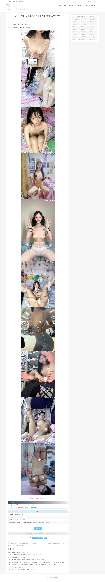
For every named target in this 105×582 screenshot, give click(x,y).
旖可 (39, 537)
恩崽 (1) (82, 34)
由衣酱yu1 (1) (84, 39)
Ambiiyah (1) (92, 29)
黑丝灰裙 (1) (92, 24)
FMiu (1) (83, 16)
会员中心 (78, 5)
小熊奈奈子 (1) (84, 24)
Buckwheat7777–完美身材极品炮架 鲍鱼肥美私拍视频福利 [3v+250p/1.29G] (26, 559)
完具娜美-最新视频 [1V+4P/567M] (17, 557)
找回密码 (21, 2)
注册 (65, 5)
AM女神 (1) (75, 19)
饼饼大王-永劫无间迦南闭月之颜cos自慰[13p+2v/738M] (22, 569)
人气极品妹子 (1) (76, 39)
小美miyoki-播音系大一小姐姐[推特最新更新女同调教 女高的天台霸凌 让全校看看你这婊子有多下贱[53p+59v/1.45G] (36, 562)
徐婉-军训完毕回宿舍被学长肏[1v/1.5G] (18, 552)
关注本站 (95, 2)
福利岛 (7, 5)
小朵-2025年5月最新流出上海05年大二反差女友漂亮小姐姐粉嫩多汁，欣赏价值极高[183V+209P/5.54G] (22, 544)
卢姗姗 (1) (83, 36)
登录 (59, 5)
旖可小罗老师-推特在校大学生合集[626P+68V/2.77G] (38, 16)
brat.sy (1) (92, 19)
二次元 (85, 5)
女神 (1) (74, 24)
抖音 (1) (82, 29)
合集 (21, 9)
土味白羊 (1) (92, 34)
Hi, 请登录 (8, 2)
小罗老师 (34, 537)
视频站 (71, 5)
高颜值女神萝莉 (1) (93, 22)
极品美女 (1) (75, 26)
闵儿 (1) (82, 21)
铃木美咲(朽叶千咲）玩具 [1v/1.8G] (17, 567)
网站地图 (56, 577)
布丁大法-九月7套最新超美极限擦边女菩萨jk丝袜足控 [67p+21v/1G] (25, 555)
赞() (38, 528)
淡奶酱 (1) (75, 29)
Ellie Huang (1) (84, 26)
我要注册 (15, 2)
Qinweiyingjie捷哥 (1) (76, 17)
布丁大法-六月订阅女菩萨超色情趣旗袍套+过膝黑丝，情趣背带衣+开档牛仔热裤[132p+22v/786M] (32, 564)
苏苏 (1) (74, 36)
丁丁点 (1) (83, 31)
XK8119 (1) (92, 36)
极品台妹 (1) (92, 39)
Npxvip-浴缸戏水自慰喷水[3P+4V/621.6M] (58, 543)
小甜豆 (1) (75, 34)
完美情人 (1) (83, 19)
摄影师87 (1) (92, 16)
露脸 (45, 537)
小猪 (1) (74, 21)
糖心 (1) (74, 31)
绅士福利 (92, 5)
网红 (42, 537)
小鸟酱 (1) (92, 26)
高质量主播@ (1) (93, 31)
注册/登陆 (20, 507)
